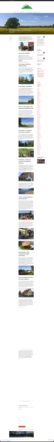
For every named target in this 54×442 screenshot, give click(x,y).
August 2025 (38, 95)
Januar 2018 (38, 134)
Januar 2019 (38, 126)
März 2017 (38, 143)
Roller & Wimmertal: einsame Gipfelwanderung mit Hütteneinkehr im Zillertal (40, 74)
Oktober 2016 (38, 146)
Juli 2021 (38, 115)
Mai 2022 (38, 113)
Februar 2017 (38, 144)
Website (19, 423)
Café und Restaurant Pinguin (23, 169)
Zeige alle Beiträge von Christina (40, 45)
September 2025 (39, 94)
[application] (41, 161)
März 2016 (38, 154)
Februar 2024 (38, 106)
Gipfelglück (38, 86)
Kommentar (20, 409)
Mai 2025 (38, 98)
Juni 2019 (38, 124)
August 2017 (38, 137)
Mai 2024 (38, 104)
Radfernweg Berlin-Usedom (22, 90)
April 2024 (38, 105)
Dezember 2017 (38, 135)
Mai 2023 (38, 108)
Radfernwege (11, 37)
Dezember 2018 (38, 127)
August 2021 (38, 114)
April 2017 (38, 142)
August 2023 (38, 107)
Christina (38, 52)
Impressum (13, 0)
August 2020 (38, 117)
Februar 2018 (38, 133)
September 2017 (39, 136)
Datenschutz (10, 0)
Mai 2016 (38, 152)
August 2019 (38, 123)
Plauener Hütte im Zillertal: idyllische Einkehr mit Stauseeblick (40, 71)
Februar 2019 (38, 125)
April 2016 (38, 153)
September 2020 (39, 116)
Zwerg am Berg (38, 84)
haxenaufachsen (39, 85)
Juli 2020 (38, 118)
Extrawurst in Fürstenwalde (26, 222)
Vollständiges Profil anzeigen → (40, 55)
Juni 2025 (38, 97)
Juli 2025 (38, 96)
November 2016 (39, 145)
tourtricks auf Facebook (39, 64)
